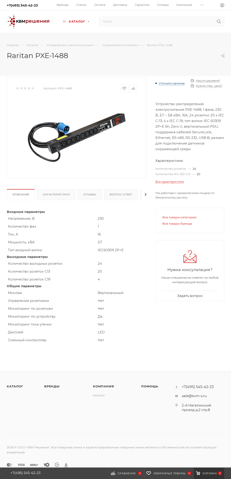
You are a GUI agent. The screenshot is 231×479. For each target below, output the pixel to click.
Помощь (149, 386)
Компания (103, 386)
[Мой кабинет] (222, 6)
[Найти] (218, 21)
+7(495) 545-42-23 (22, 5)
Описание (20, 194)
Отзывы (89, 194)
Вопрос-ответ (121, 194)
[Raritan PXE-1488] (76, 132)
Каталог (15, 386)
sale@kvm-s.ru (194, 396)
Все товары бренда (177, 223)
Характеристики (56, 194)
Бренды (52, 386)
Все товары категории (179, 217)
